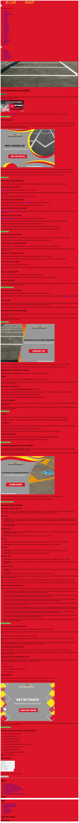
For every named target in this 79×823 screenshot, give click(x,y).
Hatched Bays (7, 55)
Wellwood (6, 41)
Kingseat (6, 36)
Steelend (6, 18)
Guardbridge (7, 24)
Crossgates (6, 22)
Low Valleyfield (8, 13)
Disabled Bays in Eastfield (10, 806)
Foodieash (6, 38)
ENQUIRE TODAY (6, 442)
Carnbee (6, 20)
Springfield (6, 26)
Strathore (6, 31)
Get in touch (4, 94)
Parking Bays (7, 58)
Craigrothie (6, 30)
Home (5, 49)
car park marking (13, 114)
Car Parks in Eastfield (9, 803)
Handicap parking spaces (7, 218)
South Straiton (7, 40)
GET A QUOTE (5, 231)
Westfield (6, 34)
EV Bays (6, 54)
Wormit (5, 12)
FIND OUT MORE (5, 116)
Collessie (6, 29)
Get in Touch (7, 792)
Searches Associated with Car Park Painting (14, 793)
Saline (5, 37)
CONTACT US (4, 177)
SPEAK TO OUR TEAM (7, 287)
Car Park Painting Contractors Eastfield (13, 789)
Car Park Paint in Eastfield (10, 805)
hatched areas (67, 296)
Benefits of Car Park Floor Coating (12, 788)
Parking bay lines (5, 190)
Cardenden (6, 11)
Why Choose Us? (8, 784)
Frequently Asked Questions (11, 791)
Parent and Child (8, 56)
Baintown (6, 15)
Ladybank (6, 27)
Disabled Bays (7, 52)
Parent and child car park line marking (10, 211)
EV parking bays (28, 202)
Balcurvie (6, 43)
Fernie (5, 19)
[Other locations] (1, 5)
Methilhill (6, 16)
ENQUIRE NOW (5, 411)
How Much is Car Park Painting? (12, 786)
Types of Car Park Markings (11, 785)
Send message (4, 776)
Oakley (5, 33)
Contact (5, 59)
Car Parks (6, 51)
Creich (5, 23)
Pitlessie (6, 44)
